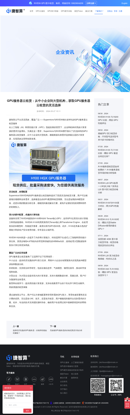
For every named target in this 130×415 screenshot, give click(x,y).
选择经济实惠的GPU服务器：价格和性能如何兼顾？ (30, 331)
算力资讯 (63, 385)
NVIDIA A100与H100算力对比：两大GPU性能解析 (108, 205)
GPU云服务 (40, 11)
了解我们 (98, 11)
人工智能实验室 (77, 362)
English (124, 3)
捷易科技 (74, 377)
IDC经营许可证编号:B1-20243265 (96, 403)
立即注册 (90, 3)
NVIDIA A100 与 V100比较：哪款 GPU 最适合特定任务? (108, 153)
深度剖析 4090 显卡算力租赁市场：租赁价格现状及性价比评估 (108, 242)
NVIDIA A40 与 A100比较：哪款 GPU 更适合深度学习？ (108, 272)
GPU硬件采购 (66, 11)
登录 (115, 11)
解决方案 (89, 11)
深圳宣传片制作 (77, 370)
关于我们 (63, 389)
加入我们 (63, 393)
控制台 (110, 11)
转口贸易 (74, 366)
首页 (31, 11)
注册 (120, 11)
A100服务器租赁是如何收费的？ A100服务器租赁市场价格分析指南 (109, 169)
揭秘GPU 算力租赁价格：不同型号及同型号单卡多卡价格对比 (108, 136)
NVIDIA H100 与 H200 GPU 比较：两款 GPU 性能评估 (108, 120)
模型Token (78, 11)
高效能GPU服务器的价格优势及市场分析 (66, 330)
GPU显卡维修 (52, 11)
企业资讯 (63, 381)
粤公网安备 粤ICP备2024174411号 (65, 410)
